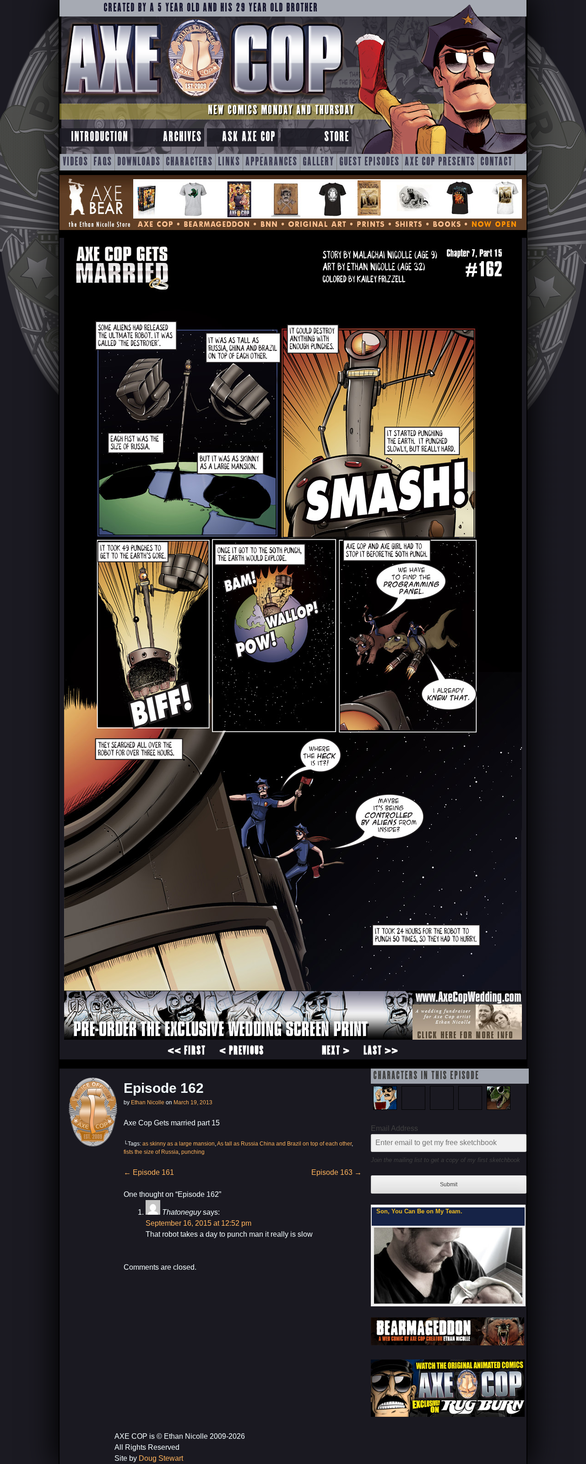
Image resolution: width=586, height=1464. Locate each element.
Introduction (99, 137)
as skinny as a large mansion (178, 1143)
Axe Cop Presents (440, 162)
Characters (189, 162)
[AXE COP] (203, 100)
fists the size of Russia (151, 1152)
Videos (75, 162)
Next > (336, 1051)
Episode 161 (149, 1172)
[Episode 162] (293, 1037)
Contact (496, 162)
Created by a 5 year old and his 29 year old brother (210, 8)
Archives (182, 137)
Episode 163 (336, 1172)
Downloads (139, 162)
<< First (187, 1051)
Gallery (318, 162)
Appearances (271, 162)
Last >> (381, 1051)
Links (229, 162)
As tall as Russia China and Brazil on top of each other (284, 1143)
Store (336, 137)
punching (193, 1152)
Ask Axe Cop (249, 137)
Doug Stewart (161, 1458)
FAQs (102, 162)
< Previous (241, 1051)
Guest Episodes (369, 162)
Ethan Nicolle (147, 1102)
